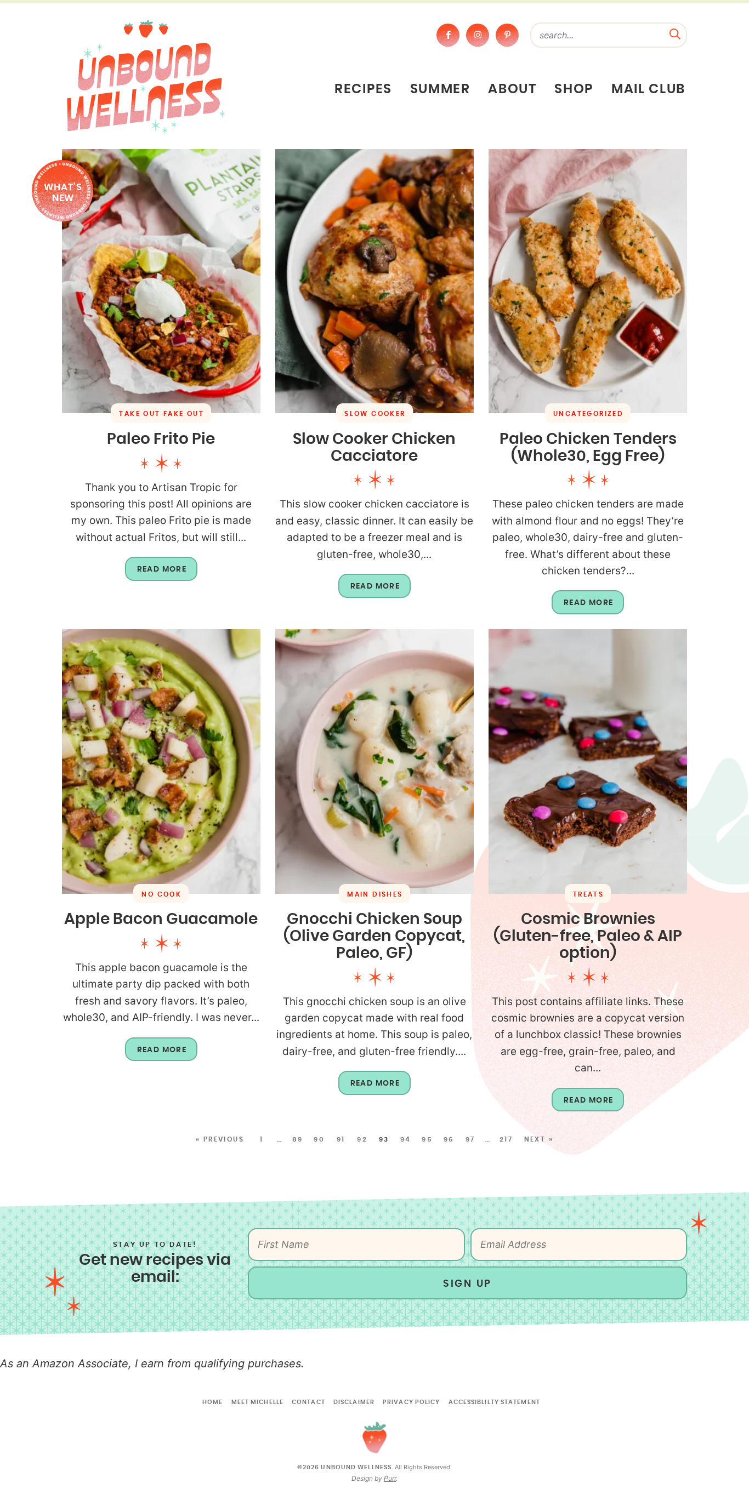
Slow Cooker (374, 413)
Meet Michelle (257, 1402)
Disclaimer (353, 1402)
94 (405, 1139)
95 (427, 1139)
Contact (308, 1402)
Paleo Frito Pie (161, 439)
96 (449, 1139)
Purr (390, 1478)
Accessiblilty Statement (494, 1402)
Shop (573, 89)
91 (341, 1139)
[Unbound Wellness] (146, 76)
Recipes (363, 89)
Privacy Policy (411, 1402)
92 (362, 1139)
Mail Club (648, 89)
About (512, 89)
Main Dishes (374, 894)
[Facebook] (447, 35)
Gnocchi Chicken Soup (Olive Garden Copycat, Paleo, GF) (374, 936)
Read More (156, 573)
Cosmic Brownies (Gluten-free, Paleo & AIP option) (587, 936)
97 (470, 1139)
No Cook (161, 894)
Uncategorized (588, 413)
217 (506, 1139)
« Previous (220, 1139)
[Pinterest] (507, 35)
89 (297, 1139)
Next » (538, 1139)
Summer (440, 89)
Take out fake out (161, 413)
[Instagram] (477, 35)
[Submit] (674, 32)
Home (212, 1402)
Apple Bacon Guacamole (161, 919)
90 (319, 1139)
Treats (588, 894)
